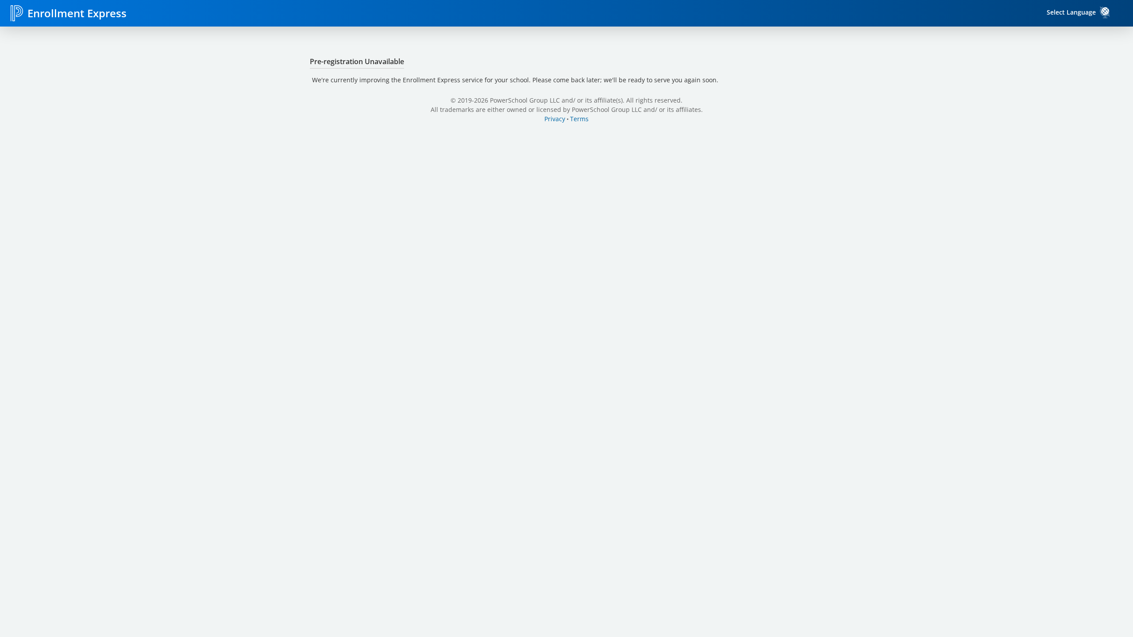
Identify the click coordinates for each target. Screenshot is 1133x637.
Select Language (1071, 12)
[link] (1105, 12)
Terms (579, 119)
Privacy (554, 119)
